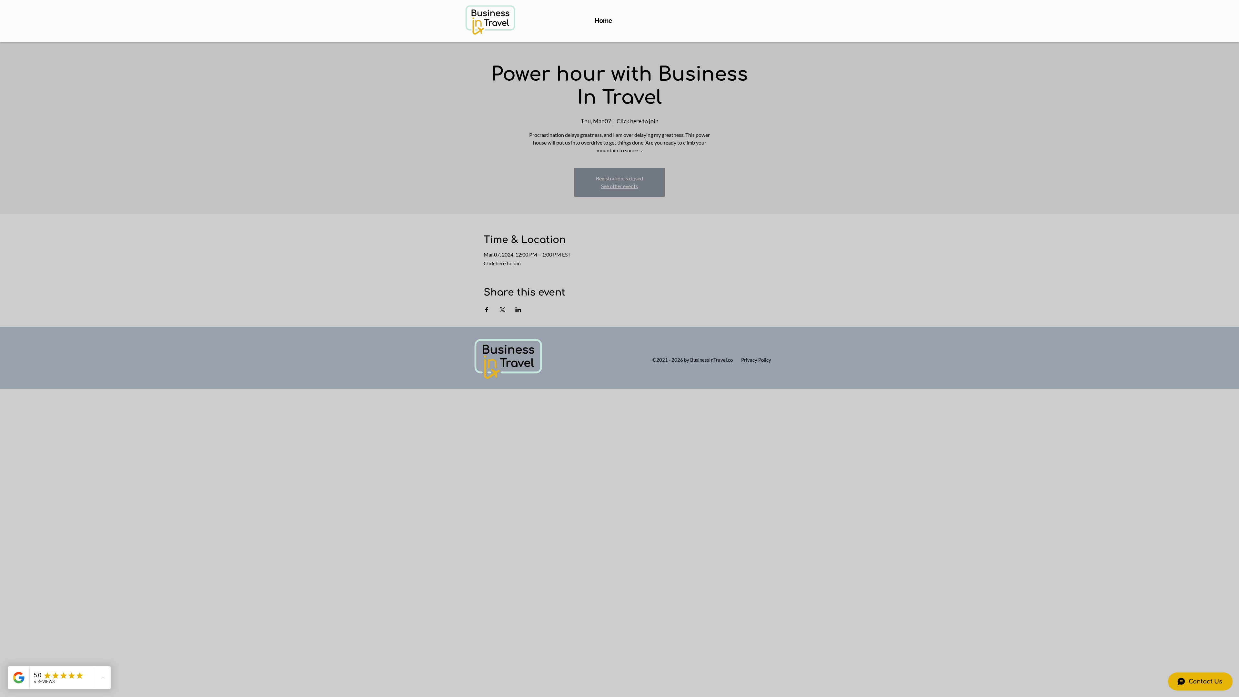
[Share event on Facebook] (487, 309)
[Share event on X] (502, 309)
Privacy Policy (756, 360)
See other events (619, 186)
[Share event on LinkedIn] (518, 309)
